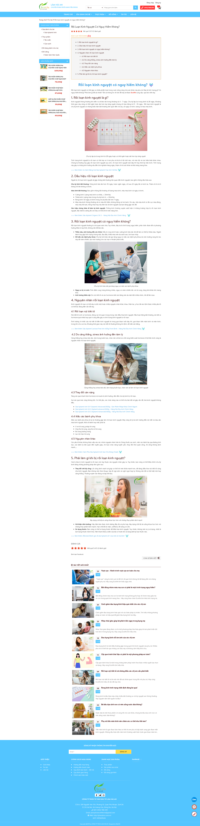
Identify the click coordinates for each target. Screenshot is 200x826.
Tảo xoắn (47, 40)
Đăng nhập (150, 3)
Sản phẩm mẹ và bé (111, 767)
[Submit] (135, 8)
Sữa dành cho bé (83, 14)
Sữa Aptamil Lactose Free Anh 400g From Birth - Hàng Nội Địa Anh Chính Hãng (112, 328)
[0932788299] (194, 814)
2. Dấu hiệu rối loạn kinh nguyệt (89, 46)
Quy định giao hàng (81, 772)
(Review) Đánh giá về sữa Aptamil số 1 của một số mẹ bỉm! (104, 536)
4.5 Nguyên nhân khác (90, 70)
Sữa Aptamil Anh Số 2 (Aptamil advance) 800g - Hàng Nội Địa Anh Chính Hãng (104, 409)
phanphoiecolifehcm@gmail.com (103, 812)
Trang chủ (68, 14)
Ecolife (133, 92)
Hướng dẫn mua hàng (81, 764)
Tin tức (124, 14)
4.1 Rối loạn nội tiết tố (90, 56)
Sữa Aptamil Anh (50, 32)
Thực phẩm (99, 14)
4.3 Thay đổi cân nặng (90, 63)
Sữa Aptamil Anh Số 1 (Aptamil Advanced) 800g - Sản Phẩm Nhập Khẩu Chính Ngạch (106, 406)
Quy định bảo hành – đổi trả (84, 770)
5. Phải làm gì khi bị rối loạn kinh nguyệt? (92, 74)
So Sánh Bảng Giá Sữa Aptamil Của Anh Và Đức (100, 170)
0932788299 (149, 7)
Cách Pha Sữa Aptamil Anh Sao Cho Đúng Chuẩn (100, 452)
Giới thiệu (46, 764)
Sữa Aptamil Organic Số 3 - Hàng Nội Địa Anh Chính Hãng (105, 215)
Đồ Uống (112, 14)
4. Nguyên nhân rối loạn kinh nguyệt (91, 53)
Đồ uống (107, 770)
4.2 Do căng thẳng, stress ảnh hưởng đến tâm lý (99, 60)
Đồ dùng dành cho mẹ (50, 48)
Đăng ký (158, 3)
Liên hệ (133, 14)
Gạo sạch (47, 43)
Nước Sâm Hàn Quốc (52, 55)
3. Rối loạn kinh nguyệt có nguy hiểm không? (94, 49)
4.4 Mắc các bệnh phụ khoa (92, 67)
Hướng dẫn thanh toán (82, 767)
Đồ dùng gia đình (110, 772)
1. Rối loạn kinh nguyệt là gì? (88, 42)
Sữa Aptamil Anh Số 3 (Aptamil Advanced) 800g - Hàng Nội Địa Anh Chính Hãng (105, 411)
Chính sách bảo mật (81, 775)
